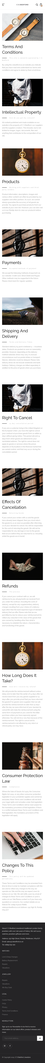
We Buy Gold (7, 987)
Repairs (4, 964)
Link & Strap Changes (10, 957)
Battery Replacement (10, 960)
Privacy (4, 1007)
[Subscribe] (40, 1038)
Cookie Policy (7, 1000)
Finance (5, 1014)
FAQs (4, 1004)
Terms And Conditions (10, 1011)
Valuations (6, 968)
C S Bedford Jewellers (23, 1057)
